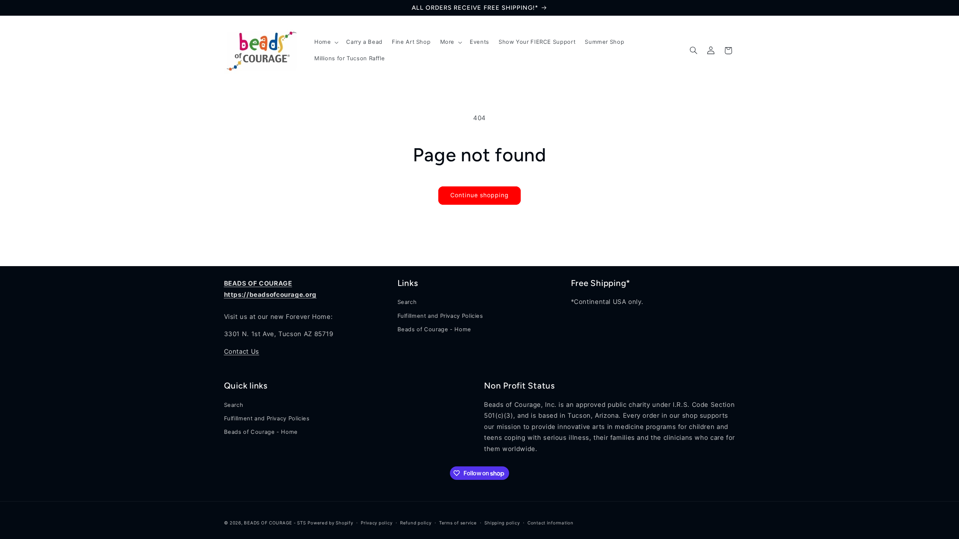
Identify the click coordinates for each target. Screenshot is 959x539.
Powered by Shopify (330, 523)
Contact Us (241, 351)
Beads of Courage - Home (434, 329)
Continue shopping (479, 195)
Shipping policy (502, 523)
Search (407, 302)
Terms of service (458, 523)
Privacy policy (376, 523)
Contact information (550, 523)
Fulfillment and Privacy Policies (440, 316)
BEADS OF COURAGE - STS (275, 523)
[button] (325, 42)
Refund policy (416, 523)
